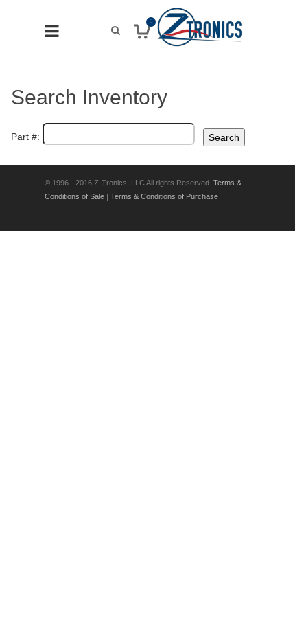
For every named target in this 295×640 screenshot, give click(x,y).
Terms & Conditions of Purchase (164, 196)
